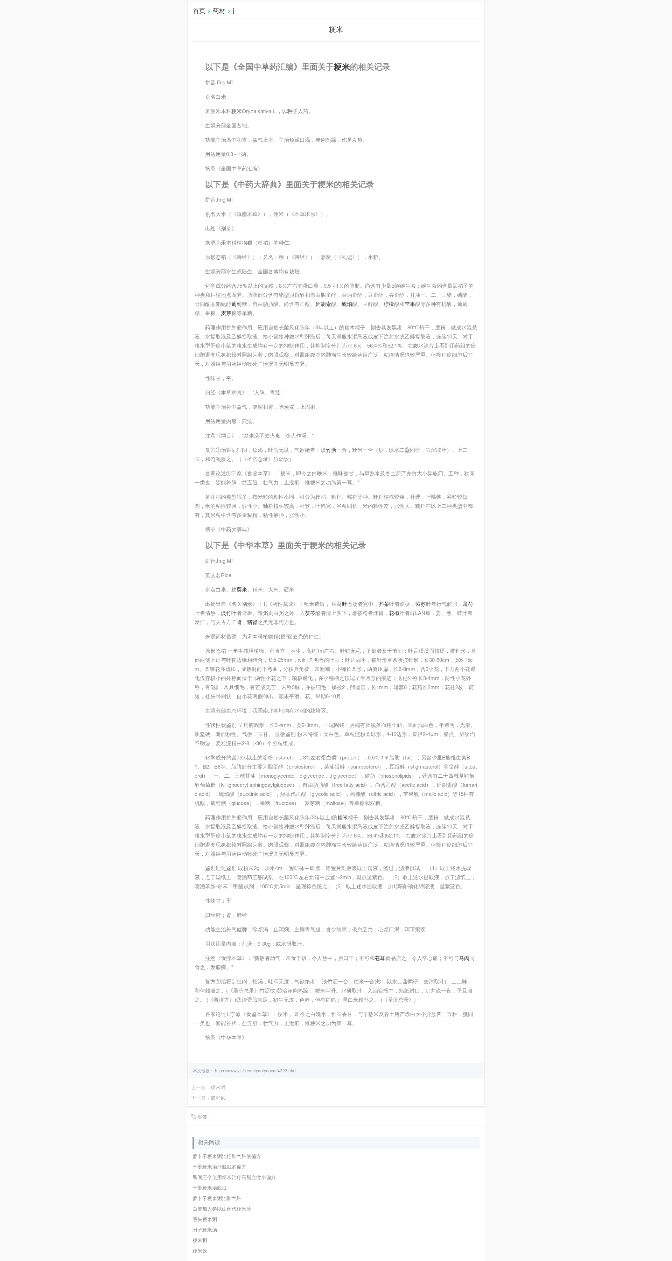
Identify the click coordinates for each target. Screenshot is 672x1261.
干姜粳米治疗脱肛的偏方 (219, 1166)
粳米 (342, 66)
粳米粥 (199, 1240)
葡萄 (236, 303)
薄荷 (468, 603)
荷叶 (342, 603)
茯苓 (310, 612)
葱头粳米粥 (204, 1219)
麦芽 (226, 312)
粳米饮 (199, 1250)
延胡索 (323, 303)
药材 (219, 10)
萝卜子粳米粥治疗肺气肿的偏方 (226, 1156)
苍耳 (380, 957)
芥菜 (384, 603)
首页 (199, 10)
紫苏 (420, 603)
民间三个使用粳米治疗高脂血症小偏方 (234, 1177)
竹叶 (231, 612)
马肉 (464, 957)
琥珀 (347, 303)
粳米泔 (218, 1087)
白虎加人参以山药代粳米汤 (221, 1208)
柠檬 (389, 303)
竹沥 (331, 449)
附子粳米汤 (204, 1229)
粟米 (242, 589)
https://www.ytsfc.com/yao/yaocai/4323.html (255, 1070)
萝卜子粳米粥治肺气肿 (216, 1198)
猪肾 (252, 621)
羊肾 (236, 621)
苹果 (410, 303)
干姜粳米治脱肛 (209, 1187)
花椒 (394, 612)
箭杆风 (218, 1097)
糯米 (342, 817)
